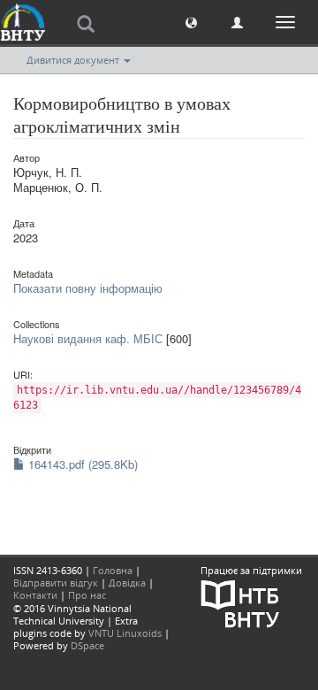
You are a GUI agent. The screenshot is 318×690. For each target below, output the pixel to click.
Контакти (35, 595)
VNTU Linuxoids (125, 633)
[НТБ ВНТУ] (240, 602)
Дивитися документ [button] (74, 59)
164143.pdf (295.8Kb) (81, 464)
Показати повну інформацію (88, 288)
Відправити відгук (55, 582)
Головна (112, 570)
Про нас (87, 595)
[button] (191, 21)
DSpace (87, 645)
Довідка (127, 582)
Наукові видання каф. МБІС (88, 338)
